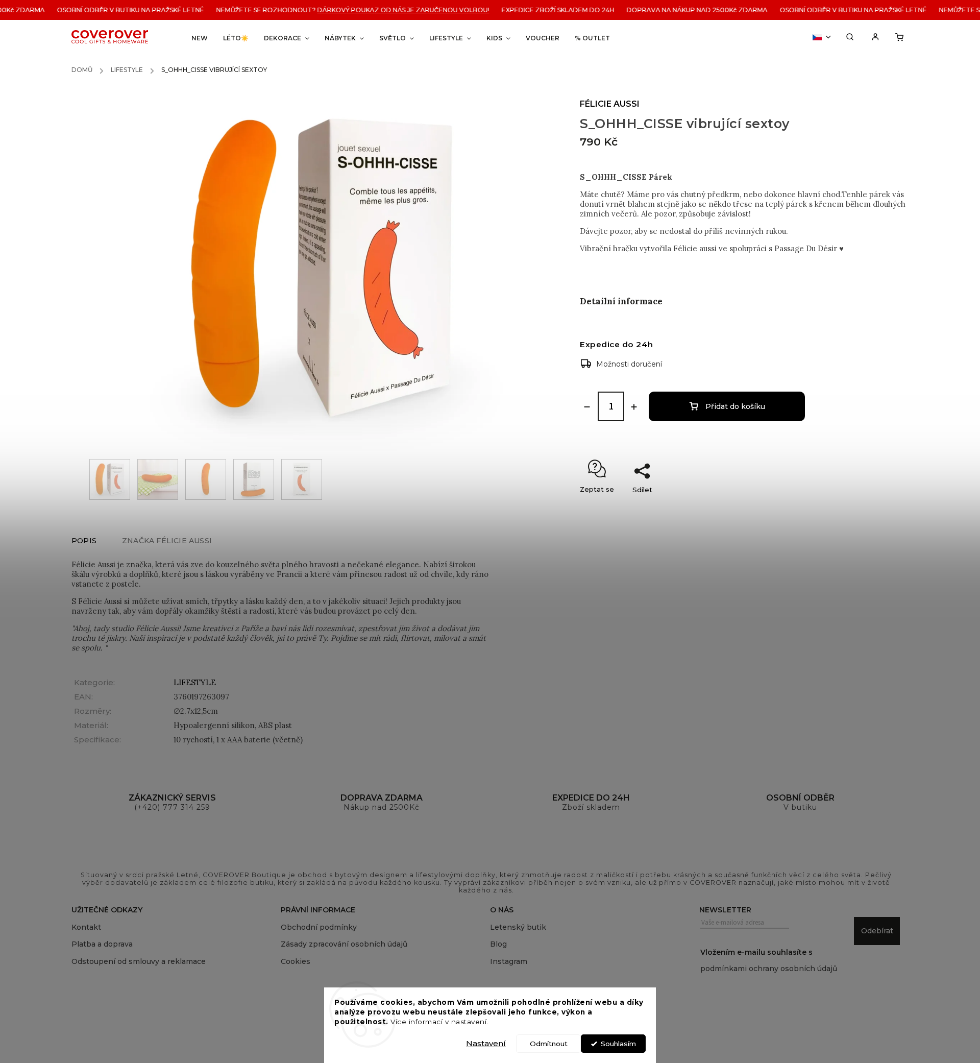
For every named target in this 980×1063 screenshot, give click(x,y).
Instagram (508, 961)
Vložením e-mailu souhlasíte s (768, 961)
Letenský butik (518, 927)
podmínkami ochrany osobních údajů (768, 968)
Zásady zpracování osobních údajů (344, 944)
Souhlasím (618, 1044)
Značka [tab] (167, 540)
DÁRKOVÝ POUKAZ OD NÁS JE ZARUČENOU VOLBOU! (387, 10)
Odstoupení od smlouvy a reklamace (138, 961)
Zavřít (880, 507)
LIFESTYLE (195, 682)
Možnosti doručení (629, 364)
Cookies (295, 961)
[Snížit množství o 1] (587, 407)
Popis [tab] (83, 540)
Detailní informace (621, 301)
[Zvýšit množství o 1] (634, 407)
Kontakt (86, 927)
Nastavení (486, 1043)
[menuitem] (199, 38)
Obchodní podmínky (319, 927)
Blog (498, 944)
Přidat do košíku (735, 406)
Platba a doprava (102, 944)
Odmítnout (549, 1044)
